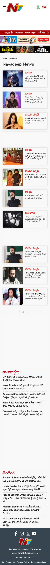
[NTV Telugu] (15, 7)
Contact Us (10, 562)
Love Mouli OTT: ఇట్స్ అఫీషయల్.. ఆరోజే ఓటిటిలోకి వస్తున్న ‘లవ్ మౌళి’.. (35, 78)
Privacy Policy (23, 562)
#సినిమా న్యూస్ (32, 114)
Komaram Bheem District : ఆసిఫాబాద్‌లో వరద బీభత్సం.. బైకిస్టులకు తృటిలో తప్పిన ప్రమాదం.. (24, 395)
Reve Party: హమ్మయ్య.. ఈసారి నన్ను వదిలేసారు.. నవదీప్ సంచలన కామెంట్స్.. (34, 99)
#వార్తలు (29, 72)
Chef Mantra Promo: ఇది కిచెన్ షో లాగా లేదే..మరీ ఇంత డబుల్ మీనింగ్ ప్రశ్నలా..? (35, 155)
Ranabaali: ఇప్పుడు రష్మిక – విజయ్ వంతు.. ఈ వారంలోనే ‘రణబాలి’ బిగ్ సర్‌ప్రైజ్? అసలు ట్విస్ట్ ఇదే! (23, 413)
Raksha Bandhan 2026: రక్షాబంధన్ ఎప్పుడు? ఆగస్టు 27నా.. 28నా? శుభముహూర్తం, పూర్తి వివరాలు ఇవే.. (24, 497)
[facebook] (16, 534)
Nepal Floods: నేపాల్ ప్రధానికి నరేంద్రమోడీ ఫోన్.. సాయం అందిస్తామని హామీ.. (23, 387)
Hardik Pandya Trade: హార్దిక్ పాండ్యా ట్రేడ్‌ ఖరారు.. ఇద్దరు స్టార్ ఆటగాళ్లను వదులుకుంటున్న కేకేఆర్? (25, 488)
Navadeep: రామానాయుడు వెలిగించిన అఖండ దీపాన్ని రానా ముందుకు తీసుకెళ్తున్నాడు (36, 296)
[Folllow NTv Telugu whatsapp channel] (38, 7)
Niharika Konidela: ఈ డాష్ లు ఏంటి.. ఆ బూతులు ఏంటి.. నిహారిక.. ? (35, 120)
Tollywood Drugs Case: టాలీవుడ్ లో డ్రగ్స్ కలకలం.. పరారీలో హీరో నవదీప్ (35, 275)
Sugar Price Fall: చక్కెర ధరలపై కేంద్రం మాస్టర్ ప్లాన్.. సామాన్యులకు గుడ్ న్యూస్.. (22, 404)
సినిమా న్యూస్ (30, 32)
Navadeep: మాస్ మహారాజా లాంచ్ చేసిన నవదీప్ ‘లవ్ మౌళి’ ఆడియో (35, 176)
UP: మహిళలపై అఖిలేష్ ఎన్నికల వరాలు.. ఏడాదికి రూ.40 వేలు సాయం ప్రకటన (22, 378)
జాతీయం (41, 32)
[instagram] (22, 534)
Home (5, 58)
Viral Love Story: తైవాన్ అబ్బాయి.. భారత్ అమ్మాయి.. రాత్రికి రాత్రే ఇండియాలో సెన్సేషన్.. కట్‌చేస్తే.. (21, 521)
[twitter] (28, 534)
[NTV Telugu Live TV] (44, 7)
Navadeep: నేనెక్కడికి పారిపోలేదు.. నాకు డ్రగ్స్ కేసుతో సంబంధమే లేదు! (36, 254)
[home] (1, 32)
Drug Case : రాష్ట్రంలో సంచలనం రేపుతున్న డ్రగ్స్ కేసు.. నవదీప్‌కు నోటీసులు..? (36, 218)
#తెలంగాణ (30, 212)
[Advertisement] (25, 342)
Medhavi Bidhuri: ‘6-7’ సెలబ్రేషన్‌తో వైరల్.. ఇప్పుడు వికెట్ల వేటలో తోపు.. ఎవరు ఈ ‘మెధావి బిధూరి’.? (22, 509)
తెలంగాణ (19, 32)
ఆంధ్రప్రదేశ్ (9, 32)
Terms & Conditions (39, 562)
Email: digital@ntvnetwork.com (25, 553)
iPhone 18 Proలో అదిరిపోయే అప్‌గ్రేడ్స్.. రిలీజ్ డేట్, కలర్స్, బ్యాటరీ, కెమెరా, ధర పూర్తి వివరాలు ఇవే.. (24, 479)
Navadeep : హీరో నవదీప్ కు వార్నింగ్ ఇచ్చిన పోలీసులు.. (36, 196)
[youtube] (34, 534)
